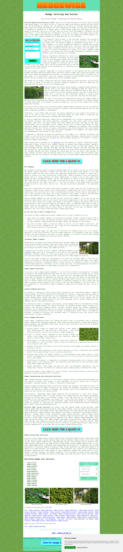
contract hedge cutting (90, 414)
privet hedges (45, 371)
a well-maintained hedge (77, 108)
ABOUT (84, 10)
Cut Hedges (53, 513)
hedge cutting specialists (89, 452)
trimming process (77, 231)
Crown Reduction (79, 519)
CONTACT (89, 10)
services (35, 154)
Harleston (57, 142)
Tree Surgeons (53, 538)
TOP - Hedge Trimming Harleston (35, 526)
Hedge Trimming (43, 512)
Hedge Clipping (34, 510)
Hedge (26, 142)
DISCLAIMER (95, 10)
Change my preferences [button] (82, 547)
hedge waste (31, 102)
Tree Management (50, 519)
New (36, 538)
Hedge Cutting (70, 515)
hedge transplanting (39, 386)
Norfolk (90, 421)
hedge (66, 46)
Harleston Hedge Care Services (39, 459)
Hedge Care (94, 515)
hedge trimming (67, 409)
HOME (77, 10)
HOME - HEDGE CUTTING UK (61, 533)
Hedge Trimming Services (67, 513)
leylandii (28, 252)
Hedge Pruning (55, 512)
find (29, 438)
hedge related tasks (70, 421)
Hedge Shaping (37, 515)
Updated (39, 538)
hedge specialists (61, 149)
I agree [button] (67, 547)
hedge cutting (67, 414)
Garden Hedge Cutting (85, 512)
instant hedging (30, 297)
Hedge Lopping (58, 510)
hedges (80, 129)
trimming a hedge (45, 71)
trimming (72, 82)
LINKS (80, 10)
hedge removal (70, 279)
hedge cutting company (39, 139)
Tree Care (60, 519)
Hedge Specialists (71, 510)
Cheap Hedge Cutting (86, 510)
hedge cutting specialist (52, 41)
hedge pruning (64, 410)
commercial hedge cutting (68, 416)
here (62, 454)
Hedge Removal (71, 517)
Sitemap (25, 538)
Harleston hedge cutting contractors (38, 407)
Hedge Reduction (46, 510)
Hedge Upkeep (60, 517)
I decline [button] (73, 547)
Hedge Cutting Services (85, 513)
